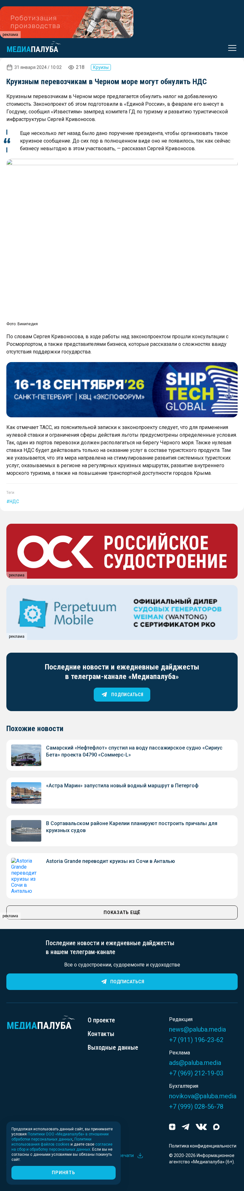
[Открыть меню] (230, 48)
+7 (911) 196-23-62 (196, 1040)
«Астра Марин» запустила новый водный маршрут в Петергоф (122, 786)
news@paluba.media (197, 1029)
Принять (63, 1172)
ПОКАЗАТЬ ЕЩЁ (122, 912)
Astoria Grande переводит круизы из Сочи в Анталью (110, 861)
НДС (14, 501)
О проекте (101, 1020)
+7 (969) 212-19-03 (196, 1073)
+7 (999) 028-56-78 (196, 1106)
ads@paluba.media (195, 1063)
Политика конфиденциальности (202, 1145)
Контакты (101, 1034)
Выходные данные (113, 1047)
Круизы (101, 67)
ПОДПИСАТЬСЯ (127, 694)
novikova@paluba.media (202, 1096)
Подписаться (127, 981)
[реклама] (122, 389)
